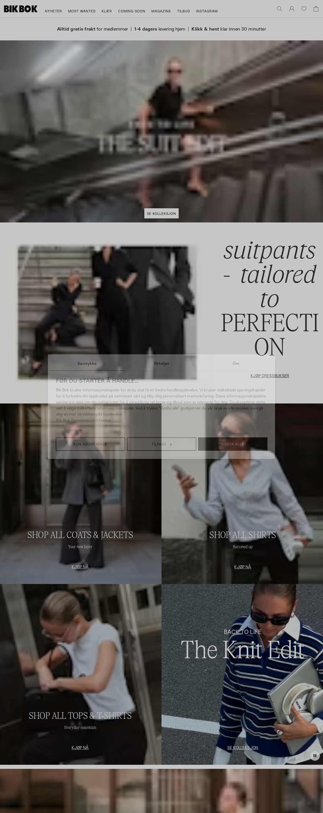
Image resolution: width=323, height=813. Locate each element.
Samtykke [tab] (87, 363)
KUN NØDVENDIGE (90, 444)
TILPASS (159, 444)
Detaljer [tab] (161, 363)
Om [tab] (236, 363)
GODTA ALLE (232, 444)
